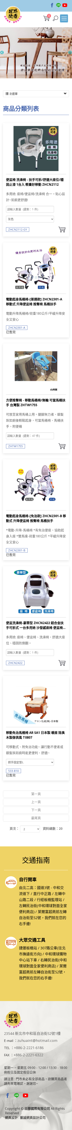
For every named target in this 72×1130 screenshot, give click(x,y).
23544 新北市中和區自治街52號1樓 (32, 1033)
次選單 (13, 94)
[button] (55, 18)
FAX (6, 1055)
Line (58, 5)
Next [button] (70, 53)
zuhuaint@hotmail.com (37, 1040)
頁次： (14, 828)
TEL (7, 1048)
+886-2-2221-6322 (28, 1054)
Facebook (52, 5)
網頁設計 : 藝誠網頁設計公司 (25, 1117)
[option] (36, 52)
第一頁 (36, 794)
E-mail (8, 1040)
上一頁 (36, 802)
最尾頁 (36, 818)
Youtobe (65, 5)
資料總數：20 (52, 828)
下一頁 (36, 810)
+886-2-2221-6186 (29, 1047)
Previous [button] (2, 53)
